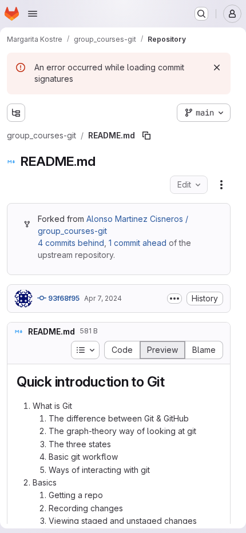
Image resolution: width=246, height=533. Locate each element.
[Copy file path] (146, 135)
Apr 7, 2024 (103, 298)
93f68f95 (63, 298)
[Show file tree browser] (16, 113)
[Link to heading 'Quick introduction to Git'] (172, 381)
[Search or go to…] (201, 14)
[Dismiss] (217, 67)
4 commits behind (71, 243)
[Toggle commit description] (174, 298)
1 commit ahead (137, 243)
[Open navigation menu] (32, 14)
